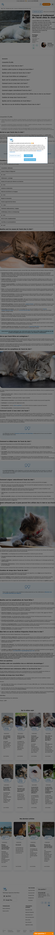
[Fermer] (45, 138)
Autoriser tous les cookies (30, 159)
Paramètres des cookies (15, 155)
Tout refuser (28, 155)
